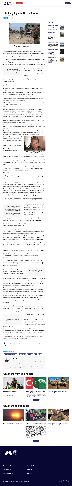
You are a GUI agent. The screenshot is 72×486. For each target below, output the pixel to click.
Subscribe (19, 3)
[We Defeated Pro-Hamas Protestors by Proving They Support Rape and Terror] (36, 415)
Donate (67, 3)
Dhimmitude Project (51, 32)
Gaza (36, 354)
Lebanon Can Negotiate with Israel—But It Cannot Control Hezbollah (57, 392)
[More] (33, 3)
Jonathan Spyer (13, 15)
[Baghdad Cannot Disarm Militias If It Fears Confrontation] (62, 51)
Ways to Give (29, 469)
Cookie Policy (29, 473)
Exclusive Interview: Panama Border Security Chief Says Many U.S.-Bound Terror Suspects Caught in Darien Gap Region (57, 424)
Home (27, 3)
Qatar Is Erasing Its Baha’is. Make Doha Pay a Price (53, 27)
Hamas (40, 354)
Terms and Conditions (31, 465)
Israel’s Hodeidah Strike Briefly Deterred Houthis (12, 423)
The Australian (19, 15)
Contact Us (29, 477)
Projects (31, 3)
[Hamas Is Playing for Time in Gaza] (13, 383)
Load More (36, 399)
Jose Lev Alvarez (55, 46)
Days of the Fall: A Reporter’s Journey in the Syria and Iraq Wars (31, 343)
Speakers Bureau (30, 461)
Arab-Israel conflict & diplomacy (10, 354)
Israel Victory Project (7, 469)
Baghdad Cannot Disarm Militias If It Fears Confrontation (52, 52)
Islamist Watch (5, 461)
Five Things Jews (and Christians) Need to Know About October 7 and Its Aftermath (53, 61)
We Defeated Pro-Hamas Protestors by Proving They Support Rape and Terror (35, 424)
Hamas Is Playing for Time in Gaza (9, 391)
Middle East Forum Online (52, 57)
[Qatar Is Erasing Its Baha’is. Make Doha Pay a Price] (62, 27)
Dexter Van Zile (33, 437)
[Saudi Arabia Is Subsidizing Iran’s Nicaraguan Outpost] (62, 44)
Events (43, 3)
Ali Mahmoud (55, 54)
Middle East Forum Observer (53, 25)
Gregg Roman (55, 29)
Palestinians (30, 354)
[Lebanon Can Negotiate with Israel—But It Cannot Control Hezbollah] (58, 383)
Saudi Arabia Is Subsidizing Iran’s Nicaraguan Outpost (53, 45)
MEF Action (5, 477)
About (60, 3)
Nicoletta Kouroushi (56, 39)
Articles (12, 10)
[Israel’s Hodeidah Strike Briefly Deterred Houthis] (13, 415)
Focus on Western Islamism (8, 473)
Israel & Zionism (22, 354)
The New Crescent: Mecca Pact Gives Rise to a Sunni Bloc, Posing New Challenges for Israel (35, 392)
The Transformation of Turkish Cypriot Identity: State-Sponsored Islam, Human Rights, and (52, 36)
